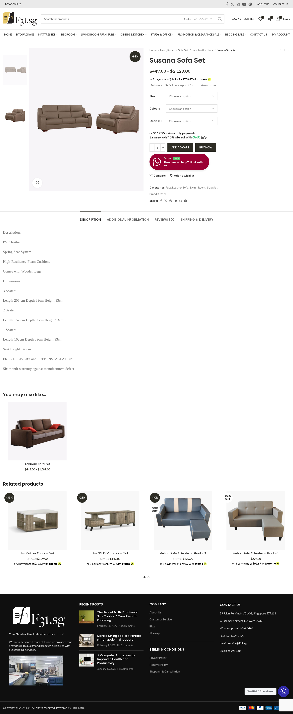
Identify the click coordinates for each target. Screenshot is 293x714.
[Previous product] (280, 50)
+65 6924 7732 (253, 620)
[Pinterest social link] (250, 4)
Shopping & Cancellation (164, 671)
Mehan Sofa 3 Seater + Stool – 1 (255, 553)
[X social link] (232, 4)
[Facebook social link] (227, 4)
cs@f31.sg (234, 650)
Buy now (205, 147)
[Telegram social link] (185, 200)
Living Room (167, 50)
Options (154, 120)
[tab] (90, 217)
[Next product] (288, 50)
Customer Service (160, 619)
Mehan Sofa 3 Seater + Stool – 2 (183, 553)
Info (204, 137)
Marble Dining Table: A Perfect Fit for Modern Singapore (119, 638)
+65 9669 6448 (243, 628)
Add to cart (180, 147)
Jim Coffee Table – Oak (37, 553)
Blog (152, 626)
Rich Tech (78, 707)
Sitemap (154, 633)
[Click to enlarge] (37, 183)
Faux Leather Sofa (202, 50)
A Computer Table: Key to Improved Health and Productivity (116, 659)
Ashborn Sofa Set (37, 464)
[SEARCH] (219, 19)
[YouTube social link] (244, 4)
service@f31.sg (237, 643)
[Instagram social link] (238, 4)
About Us (155, 612)
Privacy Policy (157, 657)
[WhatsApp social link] (180, 200)
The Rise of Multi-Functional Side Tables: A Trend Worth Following (117, 616)
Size (152, 96)
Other (162, 194)
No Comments (127, 625)
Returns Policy (158, 664)
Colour (154, 108)
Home (153, 50)
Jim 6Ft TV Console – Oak (110, 553)
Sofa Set (183, 50)
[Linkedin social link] (175, 200)
